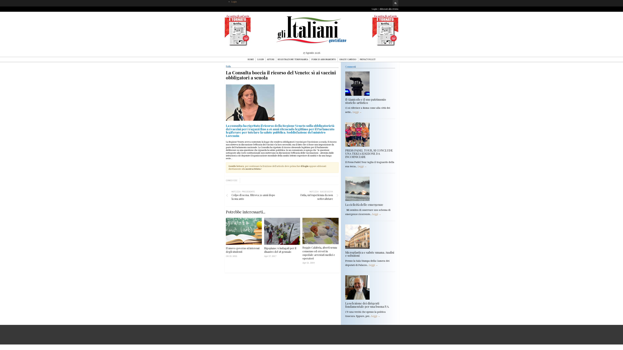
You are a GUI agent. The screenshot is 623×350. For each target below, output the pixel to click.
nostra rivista (253, 168)
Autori (270, 59)
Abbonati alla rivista (388, 9)
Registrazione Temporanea (293, 59)
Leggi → (357, 112)
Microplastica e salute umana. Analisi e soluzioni (369, 254)
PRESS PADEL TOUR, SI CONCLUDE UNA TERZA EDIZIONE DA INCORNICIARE (369, 153)
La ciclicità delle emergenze (364, 205)
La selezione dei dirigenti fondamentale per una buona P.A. (367, 305)
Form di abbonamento (323, 59)
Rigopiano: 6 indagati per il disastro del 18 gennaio (280, 249)
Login (234, 1)
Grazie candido (347, 59)
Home (251, 59)
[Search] (395, 3)
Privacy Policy (367, 59)
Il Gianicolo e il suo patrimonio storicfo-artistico (365, 101)
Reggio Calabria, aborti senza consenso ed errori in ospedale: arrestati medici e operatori (319, 253)
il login (304, 166)
